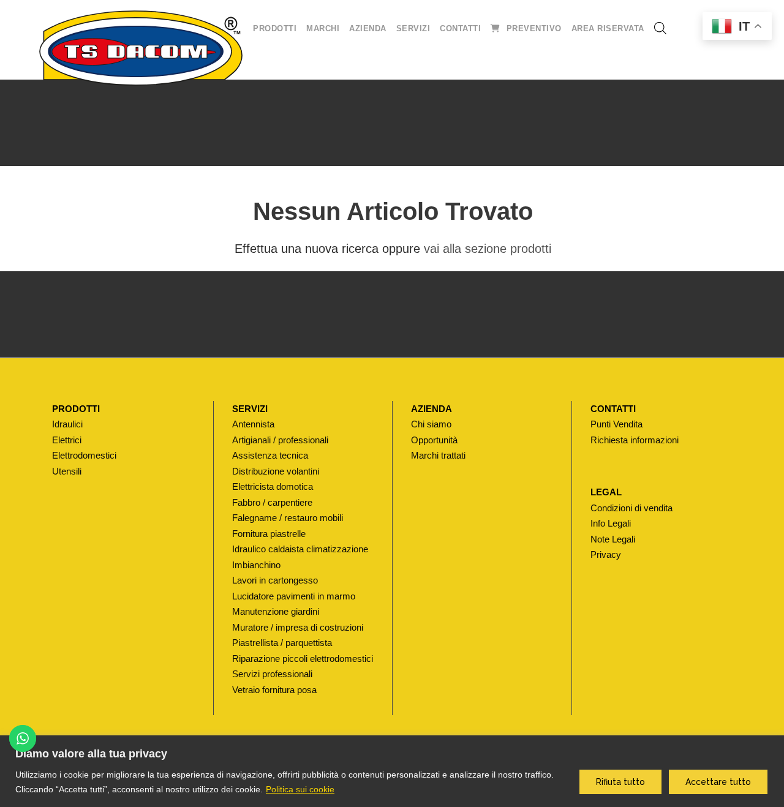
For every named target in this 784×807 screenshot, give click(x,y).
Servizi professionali (272, 674)
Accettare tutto (718, 782)
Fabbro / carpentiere (272, 502)
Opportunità (434, 440)
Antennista (253, 424)
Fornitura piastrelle (269, 533)
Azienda (367, 28)
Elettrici (66, 440)
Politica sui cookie (300, 789)
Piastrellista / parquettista (282, 642)
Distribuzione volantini (275, 471)
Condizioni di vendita (631, 508)
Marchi (322, 28)
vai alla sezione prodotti (487, 248)
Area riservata (607, 28)
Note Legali (612, 539)
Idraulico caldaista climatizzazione (300, 549)
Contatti (460, 28)
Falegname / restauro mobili (287, 517)
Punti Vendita (616, 424)
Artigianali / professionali (280, 440)
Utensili (66, 471)
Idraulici (67, 424)
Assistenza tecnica (270, 455)
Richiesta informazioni (634, 440)
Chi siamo (431, 424)
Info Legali (610, 523)
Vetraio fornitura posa (274, 690)
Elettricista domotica (272, 486)
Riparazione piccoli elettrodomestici (302, 658)
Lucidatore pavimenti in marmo (293, 596)
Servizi (413, 28)
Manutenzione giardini (275, 611)
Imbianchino (256, 565)
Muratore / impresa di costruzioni (297, 627)
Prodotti (274, 28)
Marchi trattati (438, 455)
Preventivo (534, 28)
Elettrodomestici (84, 455)
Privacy (605, 554)
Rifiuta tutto (620, 782)
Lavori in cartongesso (275, 580)
